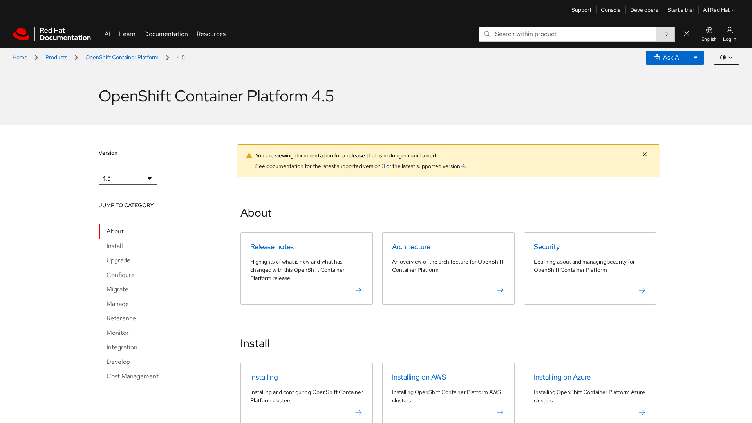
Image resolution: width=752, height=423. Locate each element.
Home (20, 57)
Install (115, 246)
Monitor (118, 333)
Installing (264, 376)
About (115, 231)
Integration (122, 347)
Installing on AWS (419, 376)
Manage (118, 304)
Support (581, 9)
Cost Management (133, 376)
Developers (644, 9)
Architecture (411, 246)
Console (611, 9)
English (709, 39)
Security (547, 246)
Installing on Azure (562, 376)
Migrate (117, 289)
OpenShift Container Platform (122, 57)
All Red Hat (716, 9)
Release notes (272, 246)
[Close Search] (686, 34)
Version (108, 152)
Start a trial (680, 9)
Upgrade (118, 260)
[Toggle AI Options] (695, 58)
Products (56, 57)
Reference (121, 318)
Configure (121, 275)
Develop (118, 362)
